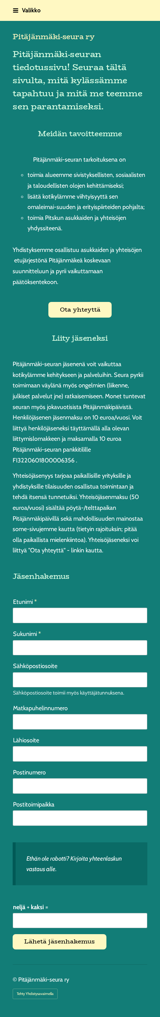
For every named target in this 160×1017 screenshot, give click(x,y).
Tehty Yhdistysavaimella (35, 993)
